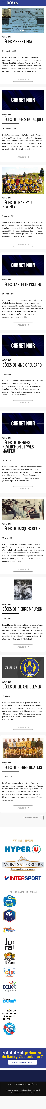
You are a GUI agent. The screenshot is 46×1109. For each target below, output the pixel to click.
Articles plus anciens (31, 818)
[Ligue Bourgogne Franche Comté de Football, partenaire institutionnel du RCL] (9, 930)
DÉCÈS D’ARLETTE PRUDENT (22, 284)
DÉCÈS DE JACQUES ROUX (21, 528)
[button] (5, 21)
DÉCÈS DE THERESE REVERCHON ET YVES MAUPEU (18, 446)
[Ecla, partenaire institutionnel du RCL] (9, 986)
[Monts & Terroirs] (23, 863)
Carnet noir (6, 36)
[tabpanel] (23, 20)
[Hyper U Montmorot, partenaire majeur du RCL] (23, 849)
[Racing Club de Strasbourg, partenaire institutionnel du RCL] (9, 1029)
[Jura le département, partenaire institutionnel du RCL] (9, 944)
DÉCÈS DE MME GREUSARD (22, 365)
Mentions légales (12, 1090)
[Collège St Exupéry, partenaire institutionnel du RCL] (9, 1000)
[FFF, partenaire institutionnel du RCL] (9, 915)
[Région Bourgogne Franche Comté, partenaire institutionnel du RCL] (9, 1014)
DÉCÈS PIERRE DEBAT (18, 41)
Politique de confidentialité (30, 1090)
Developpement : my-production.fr (23, 1093)
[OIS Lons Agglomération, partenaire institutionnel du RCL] (9, 972)
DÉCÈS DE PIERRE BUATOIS (22, 767)
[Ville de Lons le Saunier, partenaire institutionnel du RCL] (9, 958)
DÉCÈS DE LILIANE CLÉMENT (22, 687)
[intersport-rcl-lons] (23, 878)
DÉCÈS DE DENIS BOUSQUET (23, 119)
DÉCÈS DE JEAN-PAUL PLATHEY (17, 204)
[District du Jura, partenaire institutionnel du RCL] (9, 901)
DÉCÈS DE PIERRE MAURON (22, 609)
